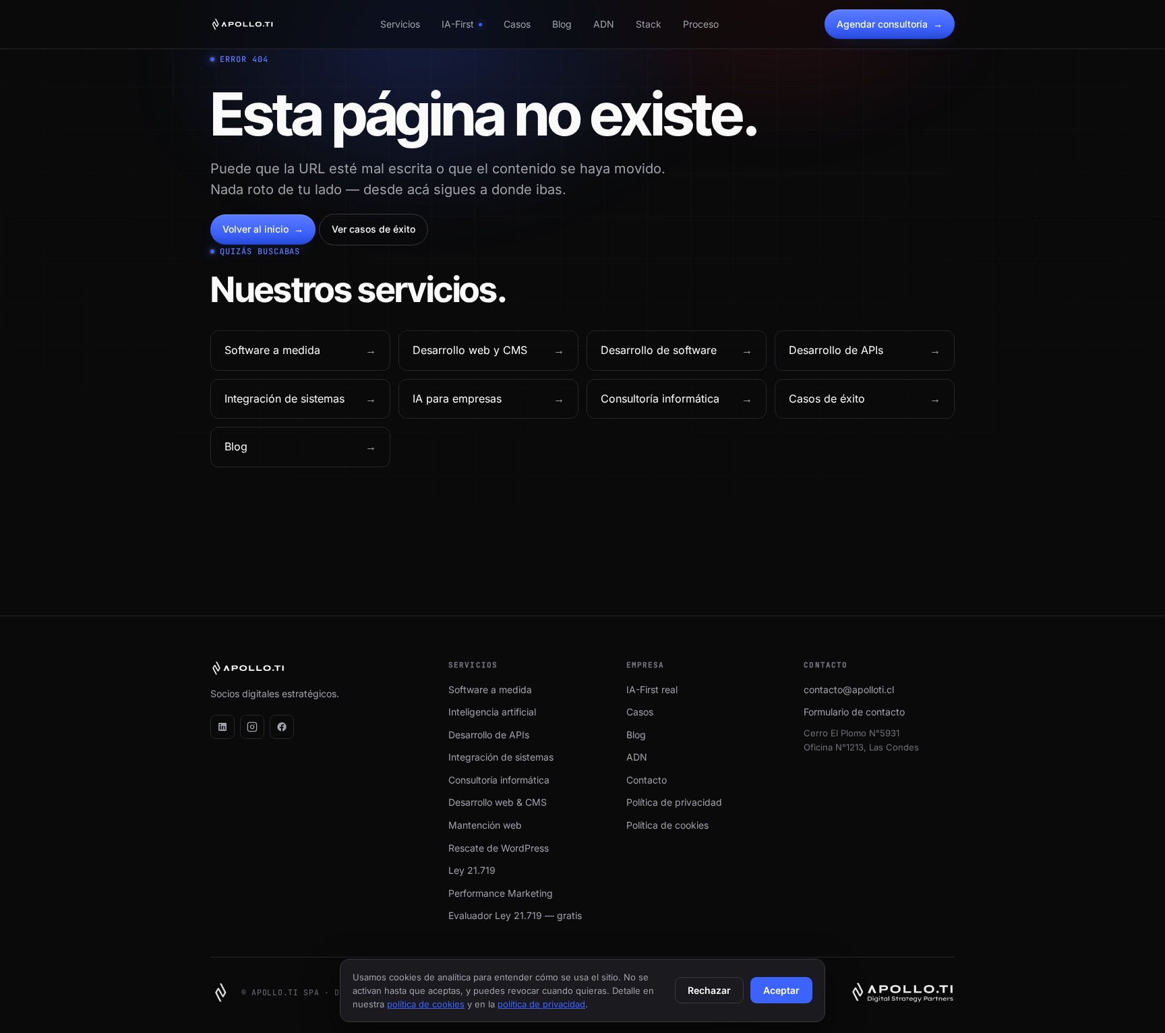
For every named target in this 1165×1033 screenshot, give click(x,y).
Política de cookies (667, 825)
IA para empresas (488, 398)
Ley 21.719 (472, 870)
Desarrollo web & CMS (497, 802)
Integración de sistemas (300, 398)
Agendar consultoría (890, 24)
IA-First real (652, 689)
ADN (603, 24)
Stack (648, 24)
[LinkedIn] (222, 727)
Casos (517, 24)
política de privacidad (541, 1004)
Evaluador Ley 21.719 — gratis (515, 915)
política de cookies (426, 1004)
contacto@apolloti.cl (849, 689)
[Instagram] (252, 727)
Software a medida (300, 350)
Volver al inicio (262, 229)
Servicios (400, 24)
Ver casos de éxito (373, 229)
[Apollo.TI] (242, 24)
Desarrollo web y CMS (488, 350)
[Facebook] (282, 727)
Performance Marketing (500, 893)
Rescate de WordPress (498, 848)
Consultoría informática (676, 398)
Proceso (701, 24)
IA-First (458, 24)
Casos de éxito (864, 398)
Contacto (646, 780)
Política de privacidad (674, 802)
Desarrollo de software (676, 350)
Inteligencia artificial (492, 711)
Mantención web (485, 825)
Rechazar (709, 990)
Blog (562, 24)
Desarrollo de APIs (864, 350)
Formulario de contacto (854, 711)
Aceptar (781, 990)
